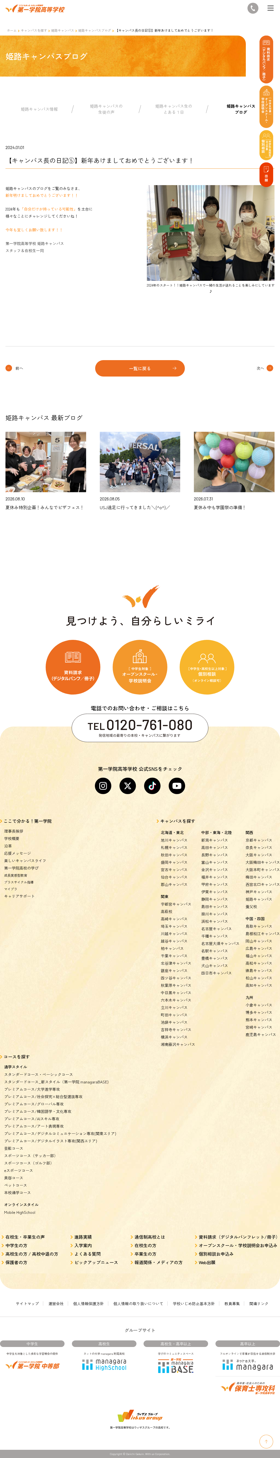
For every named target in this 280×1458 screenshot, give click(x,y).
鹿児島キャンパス (261, 1034)
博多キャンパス (259, 1012)
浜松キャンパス (214, 921)
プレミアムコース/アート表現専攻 (34, 1126)
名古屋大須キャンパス (220, 943)
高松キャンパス (259, 963)
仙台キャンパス (174, 877)
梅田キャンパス (259, 877)
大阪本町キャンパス (263, 869)
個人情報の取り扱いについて (138, 1303)
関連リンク (259, 1303)
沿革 (8, 845)
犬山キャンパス (214, 965)
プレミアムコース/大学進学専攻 (32, 1089)
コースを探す (17, 1056)
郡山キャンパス (174, 884)
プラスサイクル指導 (19, 882)
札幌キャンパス (174, 847)
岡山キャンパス (259, 941)
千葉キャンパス (174, 955)
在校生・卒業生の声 (25, 1237)
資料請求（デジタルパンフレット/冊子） (239, 1237)
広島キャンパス (259, 948)
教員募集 (232, 1303)
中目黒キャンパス (176, 992)
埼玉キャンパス (174, 926)
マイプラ (10, 889)
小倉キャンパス (259, 1005)
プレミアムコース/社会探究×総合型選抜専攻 (43, 1096)
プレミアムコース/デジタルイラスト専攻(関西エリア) (50, 1141)
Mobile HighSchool (19, 1212)
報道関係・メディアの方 (159, 1262)
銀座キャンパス (174, 970)
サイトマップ (27, 1303)
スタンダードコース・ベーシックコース (38, 1074)
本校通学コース (17, 1192)
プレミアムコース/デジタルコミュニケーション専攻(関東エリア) (60, 1133)
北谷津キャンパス (176, 963)
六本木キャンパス (176, 1000)
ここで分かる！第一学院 (28, 821)
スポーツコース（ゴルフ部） (29, 1163)
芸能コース (13, 1148)
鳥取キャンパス (259, 926)
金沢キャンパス (214, 869)
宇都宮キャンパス (176, 904)
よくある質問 (87, 1253)
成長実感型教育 (15, 875)
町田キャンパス (174, 1014)
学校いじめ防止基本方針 (194, 1303)
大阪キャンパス (259, 855)
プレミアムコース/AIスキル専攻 (31, 1118)
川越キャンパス (174, 933)
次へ (260, 368)
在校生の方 (145, 1245)
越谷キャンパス (174, 941)
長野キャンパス (214, 855)
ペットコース (15, 1185)
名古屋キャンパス (216, 928)
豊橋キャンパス (214, 958)
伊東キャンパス (214, 891)
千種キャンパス (214, 936)
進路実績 (83, 1237)
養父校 (251, 906)
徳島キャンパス (259, 970)
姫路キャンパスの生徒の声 (106, 109)
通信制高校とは (150, 1237)
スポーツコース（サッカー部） (31, 1155)
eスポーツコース (18, 1170)
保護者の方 (16, 1262)
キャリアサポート (19, 896)
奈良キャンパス (259, 847)
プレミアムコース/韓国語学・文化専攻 (37, 1111)
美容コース (13, 1177)
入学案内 (83, 1245)
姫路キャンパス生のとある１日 (173, 109)
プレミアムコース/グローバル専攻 (34, 1104)
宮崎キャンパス (259, 1027)
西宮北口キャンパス (263, 884)
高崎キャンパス (174, 919)
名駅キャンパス (214, 950)
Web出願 (207, 1262)
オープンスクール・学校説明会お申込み (238, 1245)
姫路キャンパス (62, 30)
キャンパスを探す (34, 30)
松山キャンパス (259, 978)
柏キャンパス (172, 948)
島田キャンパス (214, 906)
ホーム (12, 30)
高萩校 (166, 911)
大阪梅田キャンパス (263, 862)
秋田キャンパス (174, 855)
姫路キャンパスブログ (94, 30)
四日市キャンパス (216, 973)
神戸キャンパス (259, 891)
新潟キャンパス (214, 840)
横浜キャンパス (174, 1037)
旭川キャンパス (174, 840)
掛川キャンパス (214, 914)
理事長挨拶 (13, 831)
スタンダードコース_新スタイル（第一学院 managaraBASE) (56, 1081)
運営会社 (56, 1303)
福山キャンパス (259, 955)
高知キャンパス (259, 985)
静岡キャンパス (214, 899)
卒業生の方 (145, 1253)
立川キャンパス (174, 1007)
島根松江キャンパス (263, 933)
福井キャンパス (214, 877)
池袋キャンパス (174, 1022)
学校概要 (11, 838)
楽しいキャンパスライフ (25, 860)
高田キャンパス (214, 847)
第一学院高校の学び (21, 868)
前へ (19, 368)
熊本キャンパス (259, 1019)
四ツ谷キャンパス (176, 978)
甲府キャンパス (214, 884)
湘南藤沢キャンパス (178, 1044)
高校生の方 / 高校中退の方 (31, 1253)
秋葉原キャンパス (176, 985)
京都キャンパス (259, 840)
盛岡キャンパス (174, 862)
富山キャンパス (214, 862)
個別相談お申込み (216, 1253)
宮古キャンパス (174, 869)
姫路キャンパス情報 (39, 109)
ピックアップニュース (96, 1262)
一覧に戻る (140, 368)
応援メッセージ (17, 853)
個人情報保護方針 (88, 1303)
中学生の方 (16, 1245)
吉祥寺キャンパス (176, 1029)
